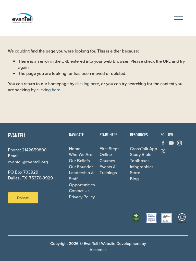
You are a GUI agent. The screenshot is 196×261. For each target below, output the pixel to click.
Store (135, 173)
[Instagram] (179, 143)
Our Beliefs (79, 161)
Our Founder (81, 167)
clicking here (87, 84)
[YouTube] (171, 143)
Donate (23, 197)
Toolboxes (140, 161)
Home (74, 149)
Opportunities (82, 185)
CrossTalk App (143, 149)
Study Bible (140, 155)
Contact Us (79, 191)
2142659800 (34, 150)
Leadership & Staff (81, 176)
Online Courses (107, 158)
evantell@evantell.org (28, 162)
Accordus (98, 249)
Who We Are (80, 155)
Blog (134, 179)
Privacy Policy (82, 197)
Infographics (141, 167)
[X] (163, 151)
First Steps (109, 149)
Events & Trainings (108, 170)
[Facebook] (163, 143)
